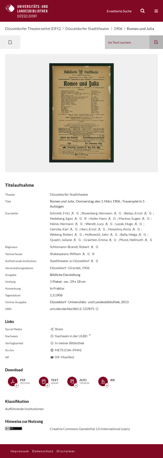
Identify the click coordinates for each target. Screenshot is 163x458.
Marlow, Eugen (130, 218)
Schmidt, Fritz (60, 213)
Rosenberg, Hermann (97, 213)
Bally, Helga (128, 234)
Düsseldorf (58, 268)
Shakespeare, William (65, 254)
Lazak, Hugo (124, 224)
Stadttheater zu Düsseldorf (69, 261)
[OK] (142, 11)
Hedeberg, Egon (61, 218)
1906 (118, 28)
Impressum (20, 451)
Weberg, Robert (61, 234)
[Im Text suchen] (156, 42)
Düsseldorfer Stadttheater (87, 28)
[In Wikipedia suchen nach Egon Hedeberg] (85, 218)
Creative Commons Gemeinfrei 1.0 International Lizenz (90, 429)
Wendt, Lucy (95, 224)
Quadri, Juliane (61, 240)
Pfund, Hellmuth (131, 240)
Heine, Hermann (62, 224)
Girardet (74, 268)
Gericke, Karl (59, 229)
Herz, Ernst (88, 229)
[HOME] (30, 10)
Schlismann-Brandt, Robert (69, 247)
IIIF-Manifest (64, 357)
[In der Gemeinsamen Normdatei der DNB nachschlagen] (77, 213)
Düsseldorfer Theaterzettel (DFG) (33, 28)
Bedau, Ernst (133, 213)
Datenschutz (42, 451)
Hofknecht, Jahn (97, 234)
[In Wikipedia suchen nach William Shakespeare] (93, 254)
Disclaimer (66, 451)
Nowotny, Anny (119, 229)
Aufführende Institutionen (24, 409)
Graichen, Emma (96, 240)
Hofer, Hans (98, 218)
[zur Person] (72, 213)
